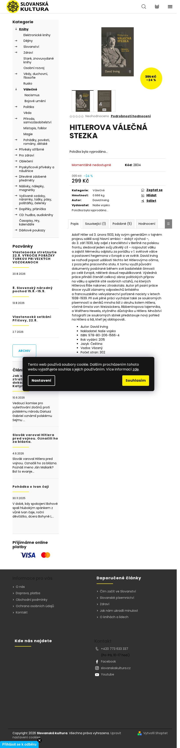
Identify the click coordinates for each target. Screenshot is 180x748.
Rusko (27, 83)
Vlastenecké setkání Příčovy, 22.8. (32, 318)
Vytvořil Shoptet (155, 733)
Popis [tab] (75, 224)
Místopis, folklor (35, 128)
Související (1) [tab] (95, 224)
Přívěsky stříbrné (31, 149)
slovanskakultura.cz (116, 668)
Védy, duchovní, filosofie (35, 76)
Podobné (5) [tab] (122, 224)
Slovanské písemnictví (117, 598)
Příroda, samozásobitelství (37, 121)
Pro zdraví (26, 155)
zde (136, 369)
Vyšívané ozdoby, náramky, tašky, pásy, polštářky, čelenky (35, 200)
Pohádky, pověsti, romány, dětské (36, 142)
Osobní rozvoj (33, 68)
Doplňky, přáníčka (32, 209)
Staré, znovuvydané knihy (38, 60)
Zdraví (28, 52)
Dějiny (28, 41)
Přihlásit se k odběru (19, 744)
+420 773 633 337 (114, 649)
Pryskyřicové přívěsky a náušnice (36, 169)
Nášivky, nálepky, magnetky (31, 188)
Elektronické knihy (36, 35)
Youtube (107, 674)
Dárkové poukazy (32, 230)
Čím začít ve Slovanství (118, 591)
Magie (28, 134)
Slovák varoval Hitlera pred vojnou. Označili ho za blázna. (35, 438)
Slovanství (31, 46)
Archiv (24, 351)
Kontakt (22, 612)
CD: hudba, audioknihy (36, 215)
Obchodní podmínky (31, 599)
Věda (27, 113)
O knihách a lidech (114, 617)
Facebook (108, 661)
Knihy (24, 29)
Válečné (30, 89)
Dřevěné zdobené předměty (32, 178)
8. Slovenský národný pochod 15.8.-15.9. (33, 289)
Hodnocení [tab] (147, 224)
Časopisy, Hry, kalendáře (29, 222)
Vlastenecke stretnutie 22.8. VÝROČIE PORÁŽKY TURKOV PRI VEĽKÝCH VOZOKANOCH (35, 257)
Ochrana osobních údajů (35, 606)
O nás (20, 587)
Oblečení (26, 161)
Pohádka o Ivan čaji (31, 486)
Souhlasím (136, 380)
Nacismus (32, 95)
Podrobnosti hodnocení (131, 116)
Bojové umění (35, 101)
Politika (28, 107)
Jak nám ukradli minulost (119, 611)
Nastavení (41, 380)
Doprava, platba (28, 593)
